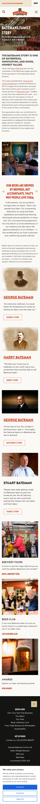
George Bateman (18, 297)
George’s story (12, 317)
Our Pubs (20, 719)
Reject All (20, 799)
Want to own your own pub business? (12, 3)
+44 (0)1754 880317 (25, 740)
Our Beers (20, 716)
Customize (20, 793)
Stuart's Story (12, 511)
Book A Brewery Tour (10, 573)
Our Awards (7, 688)
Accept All (20, 787)
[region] (20, 785)
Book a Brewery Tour (20, 722)
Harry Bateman (17, 357)
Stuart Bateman (17, 68)
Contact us (11, 740)
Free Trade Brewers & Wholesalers (20, 725)
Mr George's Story (14, 442)
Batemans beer (23, 92)
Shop (36, 3)
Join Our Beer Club (9, 633)
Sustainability (20, 729)
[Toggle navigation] (36, 12)
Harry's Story (12, 380)
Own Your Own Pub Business (20, 713)
